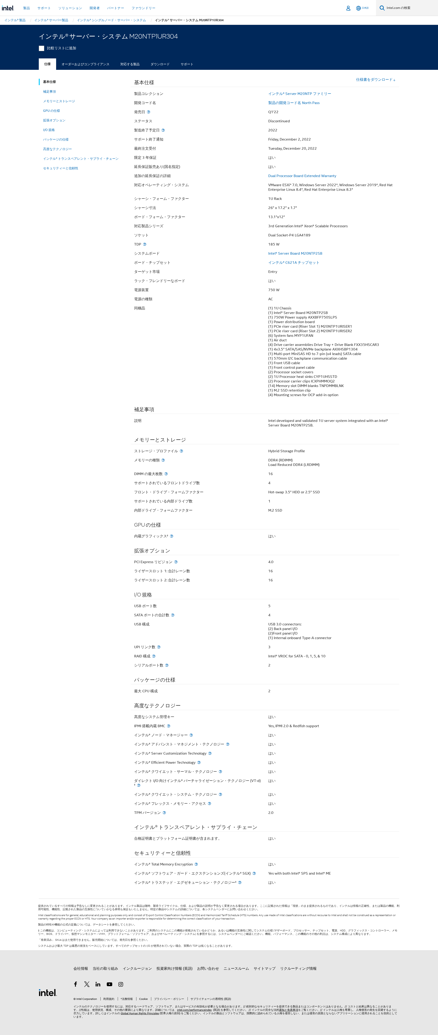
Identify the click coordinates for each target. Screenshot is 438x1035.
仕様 (47, 64)
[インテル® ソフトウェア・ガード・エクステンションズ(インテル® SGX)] (254, 873)
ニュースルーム (236, 968)
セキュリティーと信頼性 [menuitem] (60, 168)
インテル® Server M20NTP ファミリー (299, 93)
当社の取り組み (105, 968)
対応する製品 (130, 64)
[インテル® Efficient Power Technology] (198, 762)
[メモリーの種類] (163, 460)
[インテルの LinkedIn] (98, 985)
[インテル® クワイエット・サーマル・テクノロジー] (220, 772)
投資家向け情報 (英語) (174, 968)
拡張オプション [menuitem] (54, 120)
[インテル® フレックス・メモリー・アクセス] (209, 803)
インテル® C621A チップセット (294, 262)
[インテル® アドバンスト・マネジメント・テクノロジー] (227, 744)
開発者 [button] (95, 8)
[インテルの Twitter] (87, 985)
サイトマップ (265, 968)
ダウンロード (160, 64)
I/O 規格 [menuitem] (49, 130)
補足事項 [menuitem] (49, 91)
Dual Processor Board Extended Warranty (302, 176)
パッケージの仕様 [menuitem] (56, 139)
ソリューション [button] (70, 8)
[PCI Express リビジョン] (175, 562)
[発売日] (148, 112)
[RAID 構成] (153, 656)
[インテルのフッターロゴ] (48, 992)
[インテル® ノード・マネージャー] (191, 735)
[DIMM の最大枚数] (166, 474)
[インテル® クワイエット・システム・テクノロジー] (220, 794)
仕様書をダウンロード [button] (374, 79)
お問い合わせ (208, 968)
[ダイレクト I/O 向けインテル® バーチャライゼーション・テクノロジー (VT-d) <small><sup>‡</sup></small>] (138, 785)
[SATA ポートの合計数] (172, 615)
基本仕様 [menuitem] (49, 82)
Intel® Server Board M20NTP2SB (295, 253)
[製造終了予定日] (163, 130)
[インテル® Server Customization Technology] (209, 753)
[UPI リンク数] (158, 647)
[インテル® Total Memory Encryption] (196, 864)
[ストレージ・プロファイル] (181, 451)
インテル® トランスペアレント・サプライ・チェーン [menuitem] (81, 159)
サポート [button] (44, 8)
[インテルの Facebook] (75, 985)
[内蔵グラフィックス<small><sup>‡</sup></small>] (171, 536)
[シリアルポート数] (166, 665)
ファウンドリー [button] (144, 8)
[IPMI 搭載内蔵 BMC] (168, 726)
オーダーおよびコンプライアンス (86, 64)
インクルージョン (137, 968)
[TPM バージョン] (164, 813)
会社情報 (80, 968)
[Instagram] (121, 985)
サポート (187, 64)
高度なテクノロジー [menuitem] (57, 149)
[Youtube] (109, 985)
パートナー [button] (115, 8)
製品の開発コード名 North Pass (294, 103)
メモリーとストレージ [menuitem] (59, 101)
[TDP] (144, 244)
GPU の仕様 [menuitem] (51, 111)
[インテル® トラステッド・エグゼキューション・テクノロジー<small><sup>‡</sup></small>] (239, 882)
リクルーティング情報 (298, 968)
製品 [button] (26, 8)
